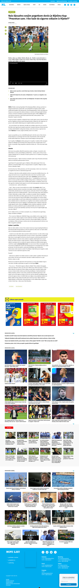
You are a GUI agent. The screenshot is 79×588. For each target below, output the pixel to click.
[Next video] (12, 83)
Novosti (18, 4)
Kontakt (7, 579)
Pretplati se (68, 584)
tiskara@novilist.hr (65, 566)
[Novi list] (3, 5)
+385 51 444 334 (48, 566)
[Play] (9, 83)
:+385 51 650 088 (64, 561)
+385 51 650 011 (48, 559)
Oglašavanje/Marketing (62, 1)
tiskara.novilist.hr (63, 565)
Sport (34, 4)
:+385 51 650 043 (48, 574)
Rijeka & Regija (27, 4)
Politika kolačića (9, 582)
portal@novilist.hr (49, 565)
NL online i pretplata (72, 1)
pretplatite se (11, 560)
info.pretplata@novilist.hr (47, 573)
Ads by (46, 84)
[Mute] (15, 83)
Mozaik (44, 4)
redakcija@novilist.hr (49, 558)
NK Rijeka (11, 286)
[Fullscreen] (46, 83)
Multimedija (52, 4)
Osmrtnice (53, 1)
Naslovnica (11, 4)
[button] (72, 312)
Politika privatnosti (10, 580)
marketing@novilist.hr (66, 559)
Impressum (8, 585)
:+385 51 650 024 (64, 567)
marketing (11, 562)
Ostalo (59, 4)
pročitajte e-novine (13, 557)
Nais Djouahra (19, 286)
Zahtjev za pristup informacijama (13, 583)
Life (39, 4)
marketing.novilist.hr (64, 558)
